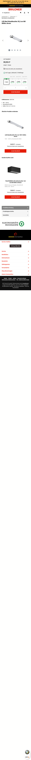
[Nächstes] (28, 40)
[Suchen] (21, 12)
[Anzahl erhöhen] (26, 88)
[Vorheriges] (3, 40)
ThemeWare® (15, 287)
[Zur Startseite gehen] (15, 9)
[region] (15, 42)
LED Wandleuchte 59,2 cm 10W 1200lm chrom (15, 135)
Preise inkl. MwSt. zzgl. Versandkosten (13, 68)
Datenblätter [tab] (6, 215)
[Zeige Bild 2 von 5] (12, 50)
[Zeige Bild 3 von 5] (15, 50)
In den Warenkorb (15, 92)
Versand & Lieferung (21, 278)
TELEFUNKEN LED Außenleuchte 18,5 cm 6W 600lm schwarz (15, 181)
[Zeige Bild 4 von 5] (17, 50)
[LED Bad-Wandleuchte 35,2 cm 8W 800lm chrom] (15, 38)
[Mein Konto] (24, 12)
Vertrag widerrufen (15, 246)
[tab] (15, 208)
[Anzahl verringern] (5, 88)
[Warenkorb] (28, 12)
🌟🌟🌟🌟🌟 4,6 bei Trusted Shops (16, 5)
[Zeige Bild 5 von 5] (20, 50)
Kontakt (10, 278)
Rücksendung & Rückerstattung (8, 279)
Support (5, 278)
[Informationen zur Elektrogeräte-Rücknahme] (13, 224)
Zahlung (14, 278)
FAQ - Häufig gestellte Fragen (22, 279)
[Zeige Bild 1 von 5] (9, 50)
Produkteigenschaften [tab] (8, 211)
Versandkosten (25, 283)
